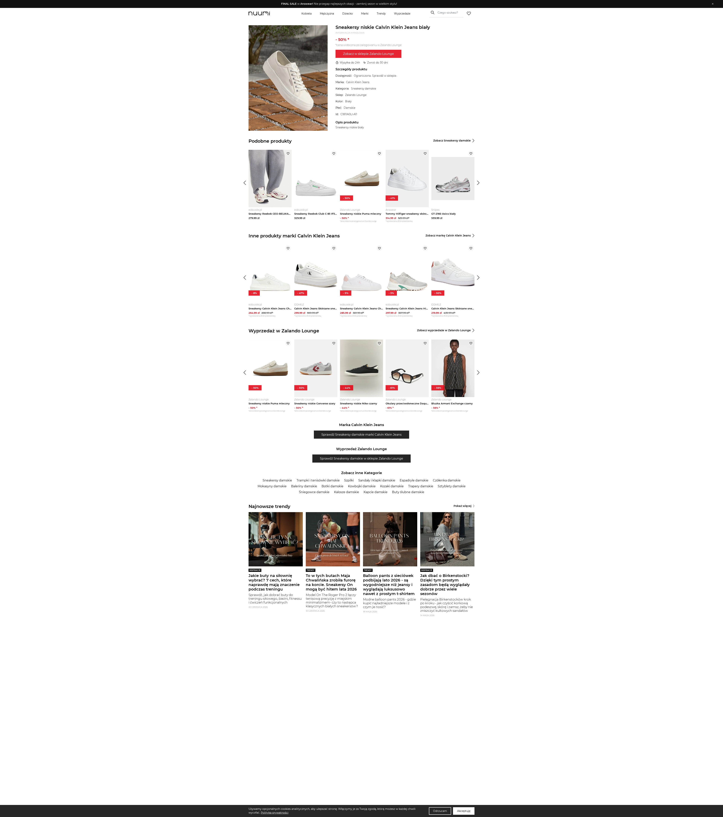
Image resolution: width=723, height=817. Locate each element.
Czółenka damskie (447, 480)
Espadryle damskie (414, 480)
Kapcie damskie (375, 492)
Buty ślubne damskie (408, 492)
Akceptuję (463, 811)
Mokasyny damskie (272, 486)
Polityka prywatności (274, 812)
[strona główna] (265, 13)
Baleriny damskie (304, 486)
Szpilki (349, 480)
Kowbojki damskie (362, 486)
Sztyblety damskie (452, 486)
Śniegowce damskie (314, 492)
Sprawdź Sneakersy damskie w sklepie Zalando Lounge (361, 458)
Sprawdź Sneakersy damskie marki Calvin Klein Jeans (361, 434)
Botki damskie (332, 486)
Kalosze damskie (346, 492)
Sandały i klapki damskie (376, 480)
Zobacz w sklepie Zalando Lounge (368, 54)
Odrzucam (440, 811)
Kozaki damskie (392, 486)
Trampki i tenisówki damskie (318, 480)
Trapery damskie (420, 486)
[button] (359, 4)
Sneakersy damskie (277, 480)
